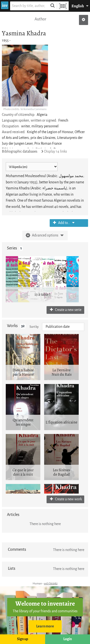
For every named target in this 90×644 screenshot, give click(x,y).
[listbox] (63, 327)
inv (4, 5)
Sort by (34, 327)
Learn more (45, 626)
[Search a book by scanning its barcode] (63, 5)
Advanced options (45, 235)
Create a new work (68, 499)
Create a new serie (67, 310)
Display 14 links (55, 151)
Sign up (22, 639)
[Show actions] (83, 20)
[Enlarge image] (25, 75)
